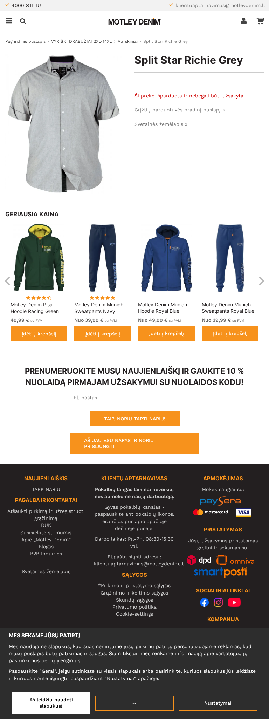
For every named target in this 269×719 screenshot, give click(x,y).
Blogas (46, 546)
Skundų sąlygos (134, 600)
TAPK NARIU (46, 489)
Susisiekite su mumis (45, 532)
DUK (46, 525)
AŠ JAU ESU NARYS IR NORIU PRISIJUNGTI (119, 443)
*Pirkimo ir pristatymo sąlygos (134, 585)
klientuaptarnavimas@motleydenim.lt (220, 5)
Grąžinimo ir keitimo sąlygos (134, 593)
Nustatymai (218, 703)
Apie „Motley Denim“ (46, 539)
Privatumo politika (134, 607)
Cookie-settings (134, 614)
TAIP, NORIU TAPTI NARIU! (134, 418)
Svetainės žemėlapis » (160, 124)
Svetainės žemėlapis (46, 571)
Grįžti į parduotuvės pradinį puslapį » (179, 110)
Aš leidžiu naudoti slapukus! (51, 703)
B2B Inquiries (46, 553)
